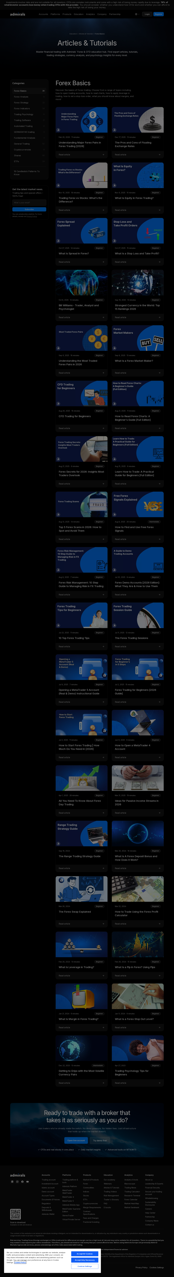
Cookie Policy (20, 1262)
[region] (52, 1260)
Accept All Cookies (85, 1254)
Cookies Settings (85, 1266)
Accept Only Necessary (85, 1260)
